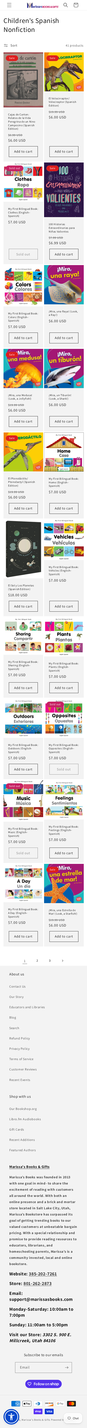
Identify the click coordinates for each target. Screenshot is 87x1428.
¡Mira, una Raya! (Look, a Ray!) (63, 312)
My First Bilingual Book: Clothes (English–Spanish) (23, 212)
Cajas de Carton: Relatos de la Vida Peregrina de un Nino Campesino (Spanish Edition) (21, 121)
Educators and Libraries (27, 1007)
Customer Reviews (23, 1069)
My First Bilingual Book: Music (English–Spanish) (23, 832)
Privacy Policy (19, 1049)
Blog (12, 1017)
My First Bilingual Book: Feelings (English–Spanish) (64, 830)
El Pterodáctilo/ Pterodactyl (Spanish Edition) (21, 481)
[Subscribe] (66, 1367)
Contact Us (17, 986)
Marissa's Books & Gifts (36, 1419)
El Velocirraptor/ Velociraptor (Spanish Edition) (62, 102)
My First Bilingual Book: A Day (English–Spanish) (23, 913)
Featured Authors (22, 1150)
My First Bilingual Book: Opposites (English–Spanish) (64, 748)
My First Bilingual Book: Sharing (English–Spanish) (23, 665)
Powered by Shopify (63, 1419)
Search (14, 1028)
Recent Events (19, 1080)
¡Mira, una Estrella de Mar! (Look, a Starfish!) (63, 912)
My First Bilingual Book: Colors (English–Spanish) (23, 317)
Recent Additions (22, 1140)
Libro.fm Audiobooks (25, 1119)
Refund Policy (19, 1038)
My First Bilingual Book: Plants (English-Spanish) (64, 667)
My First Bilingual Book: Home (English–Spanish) (64, 482)
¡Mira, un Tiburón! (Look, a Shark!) (60, 396)
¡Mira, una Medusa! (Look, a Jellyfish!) (20, 396)
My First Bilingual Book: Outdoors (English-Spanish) (23, 748)
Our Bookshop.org (23, 1109)
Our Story (16, 997)
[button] (9, 5)
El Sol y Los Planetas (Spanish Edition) (21, 587)
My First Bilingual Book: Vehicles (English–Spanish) (64, 570)
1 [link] (25, 961)
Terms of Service (21, 1059)
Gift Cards (16, 1129)
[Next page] (62, 961)
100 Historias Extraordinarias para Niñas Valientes (62, 227)
